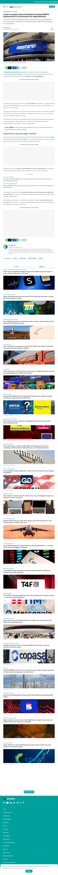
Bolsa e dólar (6, 815)
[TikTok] (14, 802)
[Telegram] (17, 802)
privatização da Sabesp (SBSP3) (13, 74)
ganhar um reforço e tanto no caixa (33, 72)
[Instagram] (4, 802)
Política (5, 825)
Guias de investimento (9, 842)
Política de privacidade (9, 862)
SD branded (6, 845)
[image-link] (29, 283)
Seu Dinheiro (6, 27)
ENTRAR (52, 6)
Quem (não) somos (8, 855)
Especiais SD (6, 839)
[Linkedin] (11, 802)
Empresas (5, 822)
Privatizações (32, 258)
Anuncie (5, 849)
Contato (5, 859)
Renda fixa (6, 832)
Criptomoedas (7, 819)
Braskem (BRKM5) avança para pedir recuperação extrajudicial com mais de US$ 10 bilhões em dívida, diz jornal (28, 186)
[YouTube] (7, 802)
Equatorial (23, 258)
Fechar (29, 871)
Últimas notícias (7, 812)
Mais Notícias (29, 792)
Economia (5, 829)
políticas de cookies (31, 868)
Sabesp (41, 258)
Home (4, 809)
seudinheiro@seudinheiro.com (15, 247)
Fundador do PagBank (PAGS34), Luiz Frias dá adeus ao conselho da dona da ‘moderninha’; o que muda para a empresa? (28, 179)
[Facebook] (23, 802)
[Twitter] (20, 802)
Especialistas (6, 835)
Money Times (6, 852)
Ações (15, 258)
